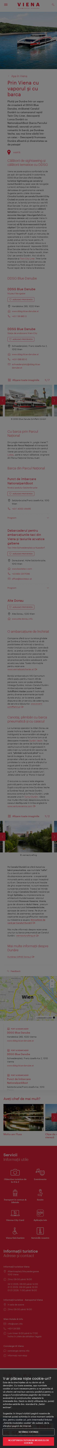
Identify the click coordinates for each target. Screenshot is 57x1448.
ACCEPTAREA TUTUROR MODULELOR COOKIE (28, 1441)
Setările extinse (28, 1431)
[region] (28, 1408)
